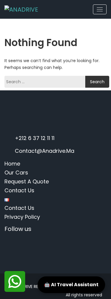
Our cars (16, 172)
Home (12, 163)
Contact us (19, 190)
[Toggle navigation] (100, 9)
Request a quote (26, 181)
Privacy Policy (22, 217)
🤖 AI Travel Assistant (71, 284)
